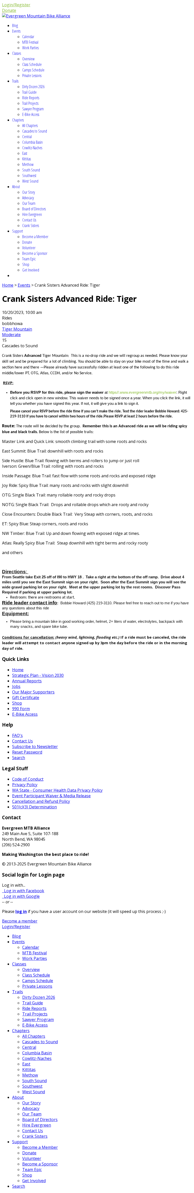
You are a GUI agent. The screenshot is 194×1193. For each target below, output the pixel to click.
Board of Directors (34, 209)
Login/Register (16, 5)
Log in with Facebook (23, 890)
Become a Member (35, 236)
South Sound (31, 170)
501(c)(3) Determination (34, 807)
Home (7, 285)
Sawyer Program (33, 109)
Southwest (29, 175)
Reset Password (27, 752)
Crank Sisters (30, 225)
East (24, 153)
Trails (15, 81)
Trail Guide (29, 92)
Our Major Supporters (33, 692)
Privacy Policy (24, 784)
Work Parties (30, 48)
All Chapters (30, 125)
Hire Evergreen (32, 214)
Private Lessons (31, 75)
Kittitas (26, 159)
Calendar (28, 36)
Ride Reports (30, 98)
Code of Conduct (27, 779)
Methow (28, 164)
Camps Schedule (33, 70)
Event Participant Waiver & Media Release (51, 796)
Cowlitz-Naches (32, 148)
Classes (16, 53)
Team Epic (29, 259)
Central (27, 136)
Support (17, 231)
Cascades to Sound (34, 131)
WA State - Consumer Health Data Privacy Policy (57, 790)
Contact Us (29, 220)
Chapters (18, 120)
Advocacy (28, 198)
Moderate (11, 334)
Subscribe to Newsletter (35, 746)
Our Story (28, 192)
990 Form (21, 708)
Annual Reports (27, 681)
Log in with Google (21, 896)
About (16, 186)
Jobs (16, 686)
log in (21, 911)
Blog (15, 25)
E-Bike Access (30, 114)
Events (16, 31)
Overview (28, 59)
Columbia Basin (32, 142)
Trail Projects (30, 103)
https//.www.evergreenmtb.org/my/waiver (142, 392)
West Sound (30, 181)
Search (18, 757)
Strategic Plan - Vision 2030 (38, 675)
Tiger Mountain (17, 329)
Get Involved (30, 270)
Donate (9, 10)
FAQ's (17, 735)
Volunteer (28, 248)
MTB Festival (30, 42)
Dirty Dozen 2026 (33, 86)
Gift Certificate (25, 697)
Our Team (28, 203)
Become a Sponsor (34, 253)
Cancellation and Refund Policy (41, 801)
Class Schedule (32, 64)
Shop (25, 264)
